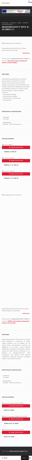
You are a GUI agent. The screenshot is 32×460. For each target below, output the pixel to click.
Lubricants (13, 22)
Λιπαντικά (4, 323)
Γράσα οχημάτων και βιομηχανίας (21, 321)
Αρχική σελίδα (5, 22)
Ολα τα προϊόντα (11, 323)
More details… (26, 53)
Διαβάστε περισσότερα (17, 147)
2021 (18, 451)
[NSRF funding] (16, 11)
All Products (11, 60)
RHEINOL (19, 22)
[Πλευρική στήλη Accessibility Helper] (30, 2)
